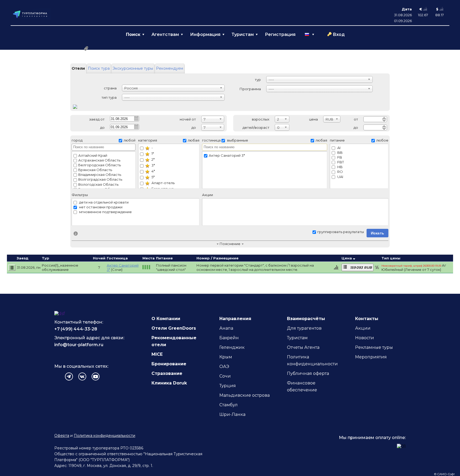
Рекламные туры (374, 347)
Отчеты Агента (303, 347)
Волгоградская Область (100, 179)
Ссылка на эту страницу (86, 48)
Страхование (166, 373)
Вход (339, 34)
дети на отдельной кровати (103, 202)
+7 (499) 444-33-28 (75, 329)
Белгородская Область (99, 165)
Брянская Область (95, 170)
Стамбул (228, 404)
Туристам (297, 337)
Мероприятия (371, 356)
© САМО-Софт (444, 474)
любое (382, 140)
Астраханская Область (99, 160)
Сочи (225, 376)
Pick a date (136, 118)
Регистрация (280, 34)
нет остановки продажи (100, 207)
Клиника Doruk (169, 383)
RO (339, 171)
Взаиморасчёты (306, 318)
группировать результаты (340, 232)
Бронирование (168, 363)
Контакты (366, 318)
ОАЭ (224, 366)
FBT (340, 162)
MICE (157, 354)
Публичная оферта (308, 373)
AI (338, 148)
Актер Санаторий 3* (227, 155)
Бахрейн (229, 337)
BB (339, 152)
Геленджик (232, 347)
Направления (235, 318)
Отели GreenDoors (173, 328)
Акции (363, 328)
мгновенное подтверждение (105, 212)
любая (193, 140)
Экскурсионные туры (133, 68)
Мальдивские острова (244, 395)
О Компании (165, 318)
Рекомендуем (169, 68)
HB (339, 167)
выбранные (237, 140)
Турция (227, 385)
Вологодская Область (98, 184)
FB (339, 157)
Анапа (226, 328)
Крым (225, 356)
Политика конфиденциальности (104, 435)
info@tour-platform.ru (78, 344)
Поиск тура (99, 68)
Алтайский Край (92, 155)
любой (129, 140)
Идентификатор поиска (76, 234)
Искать (377, 233)
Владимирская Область (99, 174)
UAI (339, 177)
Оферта (61, 435)
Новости (364, 337)
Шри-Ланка (232, 414)
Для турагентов (304, 328)
